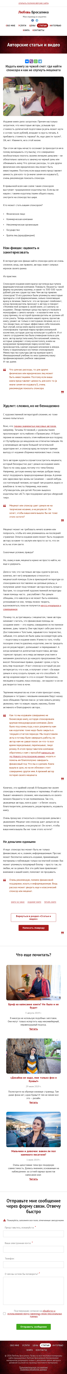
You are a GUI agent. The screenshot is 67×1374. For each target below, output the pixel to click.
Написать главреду (34, 927)
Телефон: (9, 1258)
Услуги (22, 25)
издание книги (34, 902)
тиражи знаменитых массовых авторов (35, 426)
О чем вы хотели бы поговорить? (22, 1274)
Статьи (42, 25)
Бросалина (33, 12)
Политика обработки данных (33, 1370)
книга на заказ (17, 902)
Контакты (38, 30)
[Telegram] (40, 61)
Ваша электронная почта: (19, 1243)
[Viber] (31, 61)
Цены (32, 25)
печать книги (50, 902)
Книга (26, 30)
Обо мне (10, 25)
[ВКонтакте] (27, 61)
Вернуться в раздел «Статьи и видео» (33, 917)
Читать (33, 1029)
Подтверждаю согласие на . (34, 1314)
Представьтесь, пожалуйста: (20, 1227)
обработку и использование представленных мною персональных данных (34, 1313)
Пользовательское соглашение (33, 1367)
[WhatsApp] (36, 61)
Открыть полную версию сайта (34, 3)
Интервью (55, 25)
